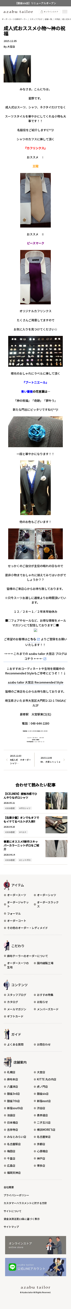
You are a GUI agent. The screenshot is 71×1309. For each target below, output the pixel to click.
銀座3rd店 (13, 1094)
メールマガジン (16, 1009)
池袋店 (11, 1115)
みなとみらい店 (16, 1137)
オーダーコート (16, 921)
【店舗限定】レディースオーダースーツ (35, 4)
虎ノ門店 (42, 1086)
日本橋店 (12, 1122)
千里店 (11, 1158)
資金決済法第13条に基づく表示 (22, 1219)
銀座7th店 (13, 1101)
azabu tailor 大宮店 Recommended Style (35, 682)
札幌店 (11, 1072)
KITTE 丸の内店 (46, 1079)
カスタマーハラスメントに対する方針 (25, 1203)
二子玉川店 (44, 1122)
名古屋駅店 (14, 1144)
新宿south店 (15, 1108)
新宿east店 (44, 1101)
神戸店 (41, 1158)
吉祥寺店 (12, 1129)
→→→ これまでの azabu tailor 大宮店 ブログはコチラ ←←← (35, 656)
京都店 (41, 1144)
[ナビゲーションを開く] (64, 11)
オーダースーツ (16, 895)
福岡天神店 (14, 1173)
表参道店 (42, 1115)
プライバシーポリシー (16, 1195)
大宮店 (41, 1072)
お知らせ (42, 1002)
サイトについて (12, 1211)
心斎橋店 (42, 1151)
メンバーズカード (48, 1009)
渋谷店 (41, 1108)
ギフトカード (15, 1016)
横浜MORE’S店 (46, 1129)
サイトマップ (11, 1227)
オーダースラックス (48, 904)
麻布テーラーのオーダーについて (27, 956)
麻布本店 (12, 1079)
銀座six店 (43, 1094)
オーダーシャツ (46, 895)
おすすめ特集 (45, 995)
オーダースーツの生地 (18, 965)
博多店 (41, 1165)
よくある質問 (15, 1044)
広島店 (11, 1165)
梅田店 (11, 1151)
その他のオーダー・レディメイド (27, 928)
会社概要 (9, 1187)
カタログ (12, 1002)
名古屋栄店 (44, 1137)
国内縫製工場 (45, 963)
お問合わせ (44, 1044)
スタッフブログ (16, 995)
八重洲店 (12, 1086)
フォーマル (14, 913)
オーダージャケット (18, 904)
